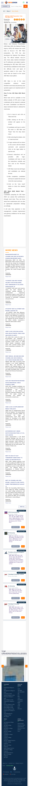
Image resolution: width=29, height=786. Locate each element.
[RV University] (6, 533)
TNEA (19, 704)
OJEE (19, 705)
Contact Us (11, 763)
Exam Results (21, 723)
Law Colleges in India (8, 705)
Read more (8, 276)
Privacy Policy (19, 763)
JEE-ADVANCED (21, 692)
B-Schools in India (8, 693)
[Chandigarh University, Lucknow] (6, 574)
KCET (19, 707)
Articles (19, 729)
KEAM (19, 702)
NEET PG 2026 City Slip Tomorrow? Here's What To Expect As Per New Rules (13, 457)
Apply (23, 527)
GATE (19, 689)
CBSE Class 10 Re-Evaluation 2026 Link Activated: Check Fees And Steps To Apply (15, 333)
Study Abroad (21, 726)
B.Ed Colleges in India (8, 707)
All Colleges (6, 716)
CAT (18, 693)
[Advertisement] (14, 232)
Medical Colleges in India (9, 695)
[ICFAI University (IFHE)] (6, 512)
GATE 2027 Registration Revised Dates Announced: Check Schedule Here (15, 382)
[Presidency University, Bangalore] (6, 552)
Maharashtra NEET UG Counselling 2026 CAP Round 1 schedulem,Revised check (14, 256)
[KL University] (6, 586)
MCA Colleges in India (8, 699)
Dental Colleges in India (9, 709)
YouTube (13, 774)
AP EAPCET (20, 699)
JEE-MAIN (20, 690)
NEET (19, 696)
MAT (19, 695)
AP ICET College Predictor (9, 740)
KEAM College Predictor (9, 748)
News (8, 11)
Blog (4, 765)
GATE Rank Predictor (8, 752)
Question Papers (21, 725)
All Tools (6, 757)
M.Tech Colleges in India (9, 704)
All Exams (20, 708)
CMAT (19, 698)
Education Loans (21, 728)
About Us (5, 763)
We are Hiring (9, 765)
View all (22, 506)
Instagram (17, 772)
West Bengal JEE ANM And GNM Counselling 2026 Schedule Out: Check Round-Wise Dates (14, 358)
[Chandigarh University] (6, 604)
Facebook (6, 772)
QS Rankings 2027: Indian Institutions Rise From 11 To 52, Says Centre (15, 433)
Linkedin (6, 774)
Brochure (15, 527)
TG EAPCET (20, 701)
